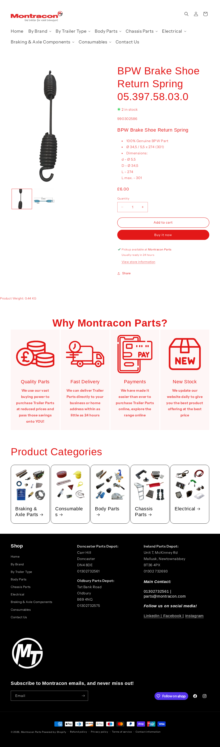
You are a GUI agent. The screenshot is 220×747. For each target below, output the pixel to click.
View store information (138, 262)
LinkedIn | (153, 616)
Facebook (173, 616)
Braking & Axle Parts (26, 511)
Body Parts (107, 508)
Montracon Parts (31, 731)
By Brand (17, 564)
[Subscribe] (83, 696)
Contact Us (19, 617)
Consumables (69, 511)
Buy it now (163, 235)
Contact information (148, 731)
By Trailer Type (21, 572)
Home (15, 556)
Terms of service (122, 731)
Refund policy (78, 731)
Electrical (185, 508)
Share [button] (126, 273)
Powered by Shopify (54, 731)
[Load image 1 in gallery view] (22, 199)
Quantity (123, 198)
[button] (39, 31)
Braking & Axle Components (31, 602)
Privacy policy (99, 731)
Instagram (194, 616)
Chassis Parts (144, 511)
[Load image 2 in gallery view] (44, 199)
